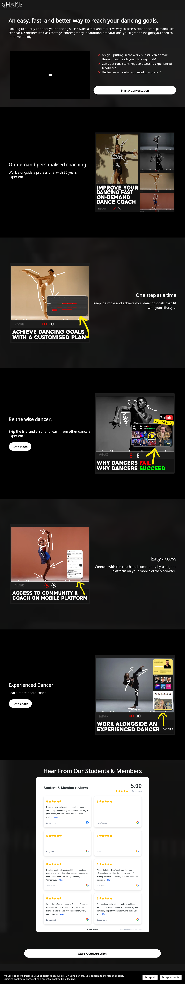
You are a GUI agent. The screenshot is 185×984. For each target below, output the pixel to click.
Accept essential (171, 977)
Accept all (150, 977)
